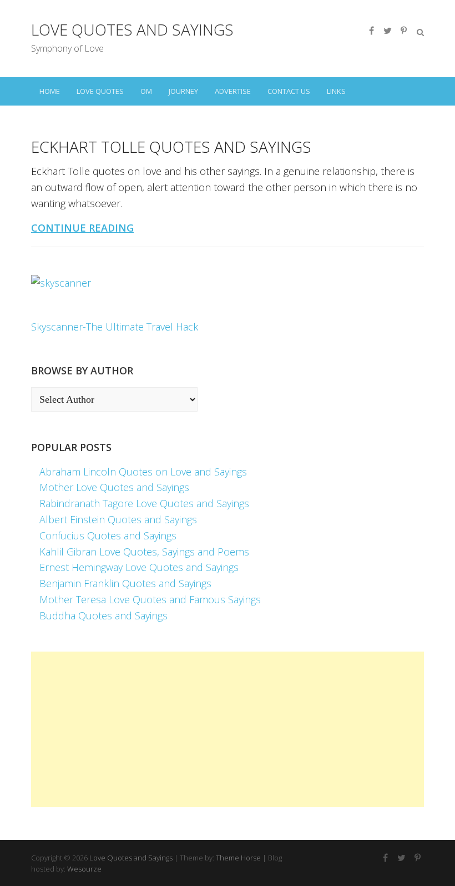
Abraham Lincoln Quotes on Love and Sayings (143, 471)
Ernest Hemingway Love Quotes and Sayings (139, 567)
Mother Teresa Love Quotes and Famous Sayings (150, 599)
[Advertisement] (227, 729)
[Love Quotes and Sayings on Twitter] (387, 30)
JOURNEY (183, 91)
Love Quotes (100, 91)
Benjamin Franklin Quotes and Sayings (125, 583)
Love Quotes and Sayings (132, 29)
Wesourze (84, 869)
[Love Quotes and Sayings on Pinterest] (403, 30)
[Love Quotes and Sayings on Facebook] (371, 30)
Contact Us (288, 91)
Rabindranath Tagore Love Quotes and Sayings (144, 503)
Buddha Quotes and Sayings (103, 615)
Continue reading (82, 227)
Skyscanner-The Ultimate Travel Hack (114, 326)
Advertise (233, 91)
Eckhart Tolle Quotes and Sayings (171, 146)
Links (336, 91)
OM (146, 91)
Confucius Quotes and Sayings (107, 535)
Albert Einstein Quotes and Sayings (118, 519)
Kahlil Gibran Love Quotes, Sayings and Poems (144, 551)
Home (49, 91)
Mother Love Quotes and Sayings (114, 487)
